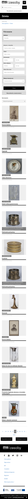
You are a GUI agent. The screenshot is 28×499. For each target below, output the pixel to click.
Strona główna (5, 23)
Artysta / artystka (8, 45)
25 (8, 431)
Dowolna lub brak (8, 81)
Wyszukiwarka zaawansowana (14, 11)
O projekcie (6, 469)
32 (24, 431)
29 (17, 431)
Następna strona (21, 439)
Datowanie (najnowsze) (7, 101)
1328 (14, 435)
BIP (5, 465)
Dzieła (11, 23)
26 (10, 431)
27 (12, 431)
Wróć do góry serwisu (9, 482)
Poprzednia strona (6, 439)
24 (5, 431)
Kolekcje (6, 35)
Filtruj (14, 88)
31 (22, 431)
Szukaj (24, 7)
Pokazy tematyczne (8, 78)
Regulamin (6, 475)
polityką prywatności (18, 497)
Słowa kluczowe (7, 69)
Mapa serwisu (7, 462)
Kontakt (6, 478)
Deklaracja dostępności (9, 472)
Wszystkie (6, 38)
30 (19, 431)
